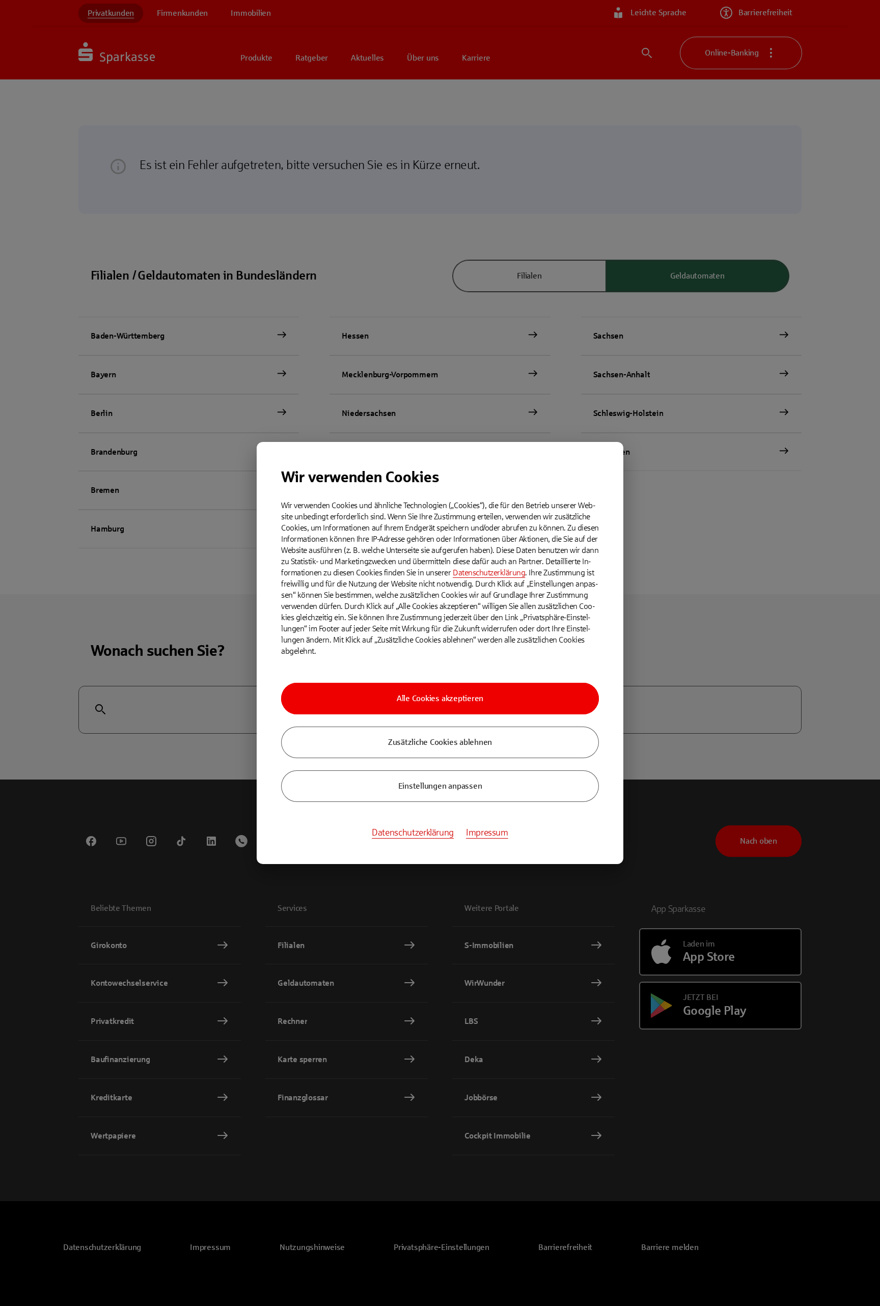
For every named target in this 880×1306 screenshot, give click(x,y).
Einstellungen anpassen (440, 786)
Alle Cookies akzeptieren (440, 698)
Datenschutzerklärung (489, 572)
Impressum (487, 832)
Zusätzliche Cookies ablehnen (440, 742)
